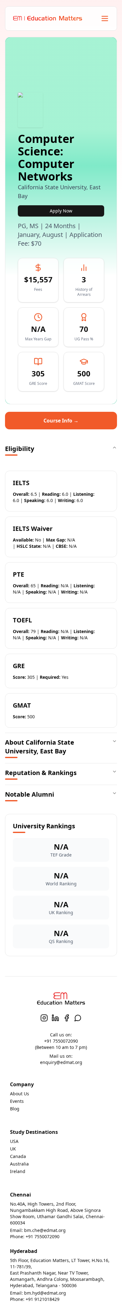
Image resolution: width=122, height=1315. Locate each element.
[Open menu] (105, 18)
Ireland (17, 1171)
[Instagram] (44, 1018)
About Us (19, 1094)
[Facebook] (66, 1018)
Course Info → (61, 420)
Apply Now (61, 211)
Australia (19, 1164)
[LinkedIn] (55, 1018)
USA (14, 1141)
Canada (18, 1156)
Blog (14, 1109)
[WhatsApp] (78, 1018)
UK (13, 1149)
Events (17, 1101)
